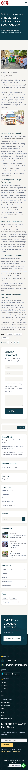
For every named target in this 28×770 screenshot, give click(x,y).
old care (5, 337)
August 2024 (6, 479)
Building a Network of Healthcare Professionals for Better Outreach (12, 453)
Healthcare (5, 494)
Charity (10, 334)
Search (21, 427)
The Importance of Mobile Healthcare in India (13, 441)
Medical (4, 498)
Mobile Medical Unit (8, 505)
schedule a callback (13, 638)
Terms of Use (5, 751)
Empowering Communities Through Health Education (13, 447)
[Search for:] (14, 519)
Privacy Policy (16, 751)
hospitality (18, 334)
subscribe (7, 745)
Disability (13, 598)
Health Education (7, 490)
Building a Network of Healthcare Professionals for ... (18, 555)
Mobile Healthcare (7, 501)
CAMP (16, 760)
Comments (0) (13, 72)
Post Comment (12, 411)
